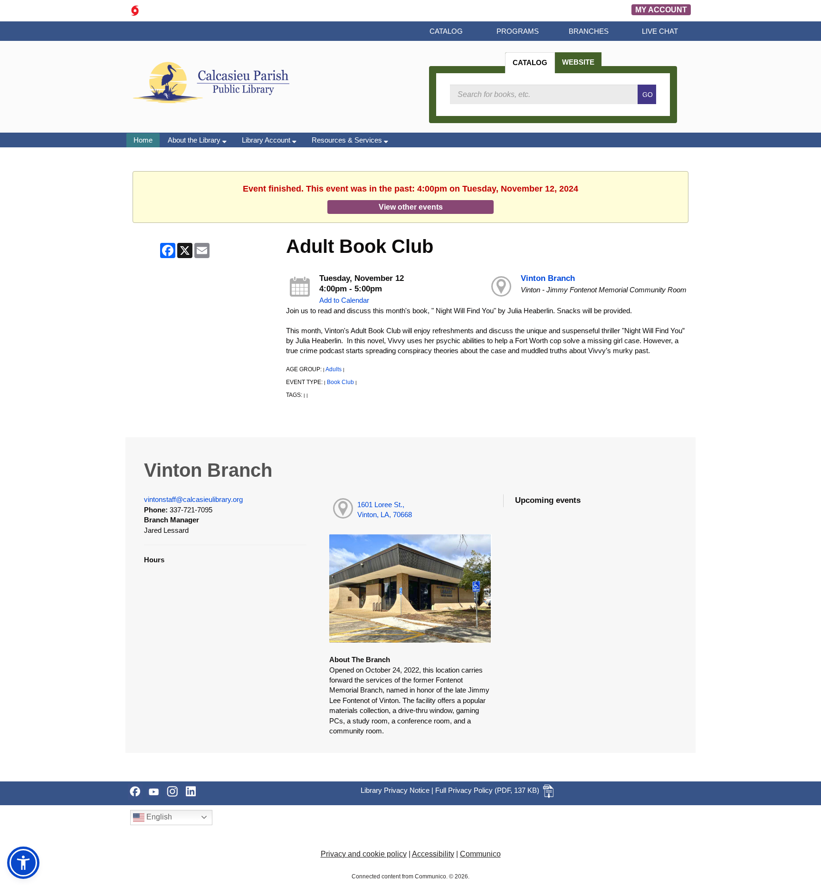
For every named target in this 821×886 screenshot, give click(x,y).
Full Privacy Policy (464, 790)
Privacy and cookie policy (364, 854)
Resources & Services (348, 140)
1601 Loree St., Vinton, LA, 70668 (384, 510)
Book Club (340, 382)
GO (647, 94)
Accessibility (433, 854)
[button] (23, 862)
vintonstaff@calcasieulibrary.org (193, 499)
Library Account (267, 140)
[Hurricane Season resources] (135, 10)
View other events (411, 206)
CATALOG (530, 62)
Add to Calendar (344, 300)
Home (143, 140)
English (158, 817)
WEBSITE (578, 62)
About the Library (195, 140)
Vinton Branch (548, 278)
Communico (480, 854)
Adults (333, 369)
